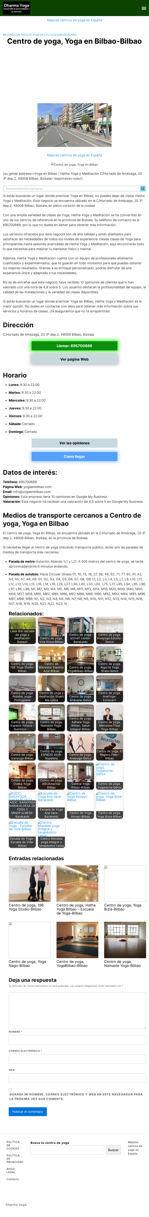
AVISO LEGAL (11, 1170)
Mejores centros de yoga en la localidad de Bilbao (39, 34)
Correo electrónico (25, 1050)
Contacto (13, 1179)
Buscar (113, 1150)
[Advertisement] (74, 75)
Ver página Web (74, 359)
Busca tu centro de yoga (50, 1143)
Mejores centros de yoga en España (74, 20)
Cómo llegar (74, 456)
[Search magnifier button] (142, 188)
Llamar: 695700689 (74, 346)
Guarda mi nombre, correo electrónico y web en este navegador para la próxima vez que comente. (76, 1096)
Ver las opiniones (74, 443)
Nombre (16, 1031)
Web (12, 1069)
